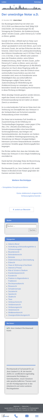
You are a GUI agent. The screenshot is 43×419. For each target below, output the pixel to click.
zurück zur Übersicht (22, 209)
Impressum (16, 406)
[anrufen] (16, 417)
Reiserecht (12, 286)
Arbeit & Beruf (17, 20)
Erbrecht (11, 262)
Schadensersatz (14, 289)
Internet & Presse (15, 268)
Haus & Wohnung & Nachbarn (20, 265)
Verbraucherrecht (15, 302)
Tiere (10, 299)
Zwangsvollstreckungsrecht (19, 315)
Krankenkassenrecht (16, 273)
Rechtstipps (37, 2)
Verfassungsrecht (15, 307)
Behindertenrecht (15, 255)
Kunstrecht (12, 276)
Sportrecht (12, 294)
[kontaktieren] (27, 417)
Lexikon (4, 2)
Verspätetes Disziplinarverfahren (15, 187)
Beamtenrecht (13, 252)
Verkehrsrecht (13, 310)
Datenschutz (25, 406)
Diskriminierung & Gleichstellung (21, 260)
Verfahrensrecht (14, 305)
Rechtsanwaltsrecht (16, 283)
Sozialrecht (12, 291)
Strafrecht (12, 297)
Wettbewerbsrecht (15, 312)
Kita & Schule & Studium (18, 270)
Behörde (11, 257)
